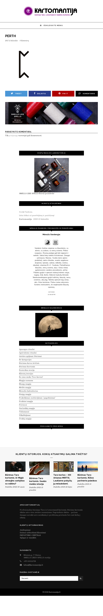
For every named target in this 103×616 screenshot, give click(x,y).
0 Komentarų (24, 41)
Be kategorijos (25, 360)
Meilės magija (25, 387)
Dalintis (41, 94)
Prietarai (23, 405)
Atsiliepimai (25, 530)
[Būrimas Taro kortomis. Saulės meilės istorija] (39, 468)
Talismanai (24, 412)
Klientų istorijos (26, 374)
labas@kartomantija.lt (33, 565)
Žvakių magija (25, 419)
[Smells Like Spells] (51, 175)
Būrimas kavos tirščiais (29, 363)
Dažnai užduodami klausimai (33, 533)
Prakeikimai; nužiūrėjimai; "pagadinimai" (37, 398)
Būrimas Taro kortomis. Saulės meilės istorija (37, 481)
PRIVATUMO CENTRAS (30, 535)
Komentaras (89, 94)
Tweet (18, 94)
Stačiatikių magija (27, 408)
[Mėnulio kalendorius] (51, 325)
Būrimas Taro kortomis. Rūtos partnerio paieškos (87, 478)
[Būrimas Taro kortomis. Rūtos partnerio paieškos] (88, 467)
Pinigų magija (25, 394)
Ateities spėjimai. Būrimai (30, 356)
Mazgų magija (25, 384)
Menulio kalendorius (28, 391)
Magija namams (26, 380)
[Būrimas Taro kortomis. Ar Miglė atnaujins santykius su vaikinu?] (15, 467)
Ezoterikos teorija (27, 370)
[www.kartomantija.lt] (51, 16)
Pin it (65, 94)
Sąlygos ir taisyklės (28, 538)
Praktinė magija (26, 401)
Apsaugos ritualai (27, 349)
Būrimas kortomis (27, 367)
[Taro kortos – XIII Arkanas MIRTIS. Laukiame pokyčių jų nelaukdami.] (63, 467)
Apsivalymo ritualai (28, 353)
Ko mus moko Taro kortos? (31, 377)
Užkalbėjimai (25, 415)
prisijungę (13, 135)
